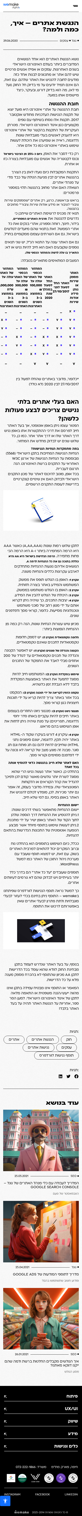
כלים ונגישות (66, 1446)
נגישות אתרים (38, 1047)
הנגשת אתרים (43, 1039)
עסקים (67, 1047)
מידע (73, 1434)
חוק (69, 1039)
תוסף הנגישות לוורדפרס (36, 891)
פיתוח (72, 1396)
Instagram (12, 1494)
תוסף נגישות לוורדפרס (56, 1055)
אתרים (14, 1039)
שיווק (73, 1421)
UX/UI (71, 1409)
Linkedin (71, 1494)
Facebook (42, 1494)
